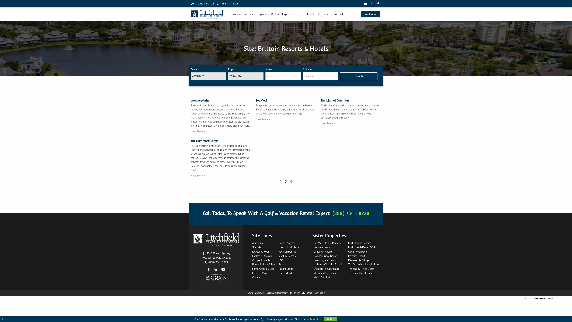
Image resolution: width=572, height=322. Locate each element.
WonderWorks (200, 100)
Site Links (262, 236)
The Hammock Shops (204, 141)
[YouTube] (366, 3)
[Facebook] (378, 3)
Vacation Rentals (243, 14)
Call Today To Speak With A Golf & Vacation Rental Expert (286, 213)
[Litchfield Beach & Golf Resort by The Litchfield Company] (207, 14)
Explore (287, 14)
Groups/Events (306, 14)
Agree (331, 319)
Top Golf (261, 100)
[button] (370, 14)
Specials (263, 14)
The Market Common (335, 100)
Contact (338, 14)
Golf (273, 14)
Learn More (315, 319)
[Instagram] (372, 3)
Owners (323, 14)
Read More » (198, 131)
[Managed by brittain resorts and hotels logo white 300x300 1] (216, 277)
